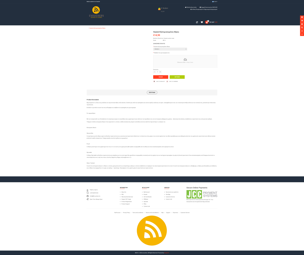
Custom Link (147, 206)
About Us (124, 192)
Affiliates (146, 199)
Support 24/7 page (126, 199)
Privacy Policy (126, 212)
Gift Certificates (148, 196)
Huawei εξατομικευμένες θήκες (97, 28)
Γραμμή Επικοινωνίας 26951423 (209, 7)
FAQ (123, 194)
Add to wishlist (160, 81)
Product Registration (127, 201)
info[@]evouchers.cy (95, 196)
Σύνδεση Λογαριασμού (197, 9)
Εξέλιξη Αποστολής (192, 7)
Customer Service (170, 196)
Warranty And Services (127, 196)
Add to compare (173, 81)
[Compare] (197, 22)
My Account (147, 192)
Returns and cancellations (152, 212)
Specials (146, 201)
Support (168, 212)
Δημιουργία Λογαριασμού (210, 9)
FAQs (145, 204)
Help (162, 212)
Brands (145, 194)
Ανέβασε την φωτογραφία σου (162, 52)
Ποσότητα (155, 69)
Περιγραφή (152, 92)
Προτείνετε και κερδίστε (172, 192)
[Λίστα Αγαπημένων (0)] (201, 22)
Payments (175, 212)
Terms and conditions (137, 212)
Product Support (126, 204)
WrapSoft (166, 252)
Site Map (168, 194)
